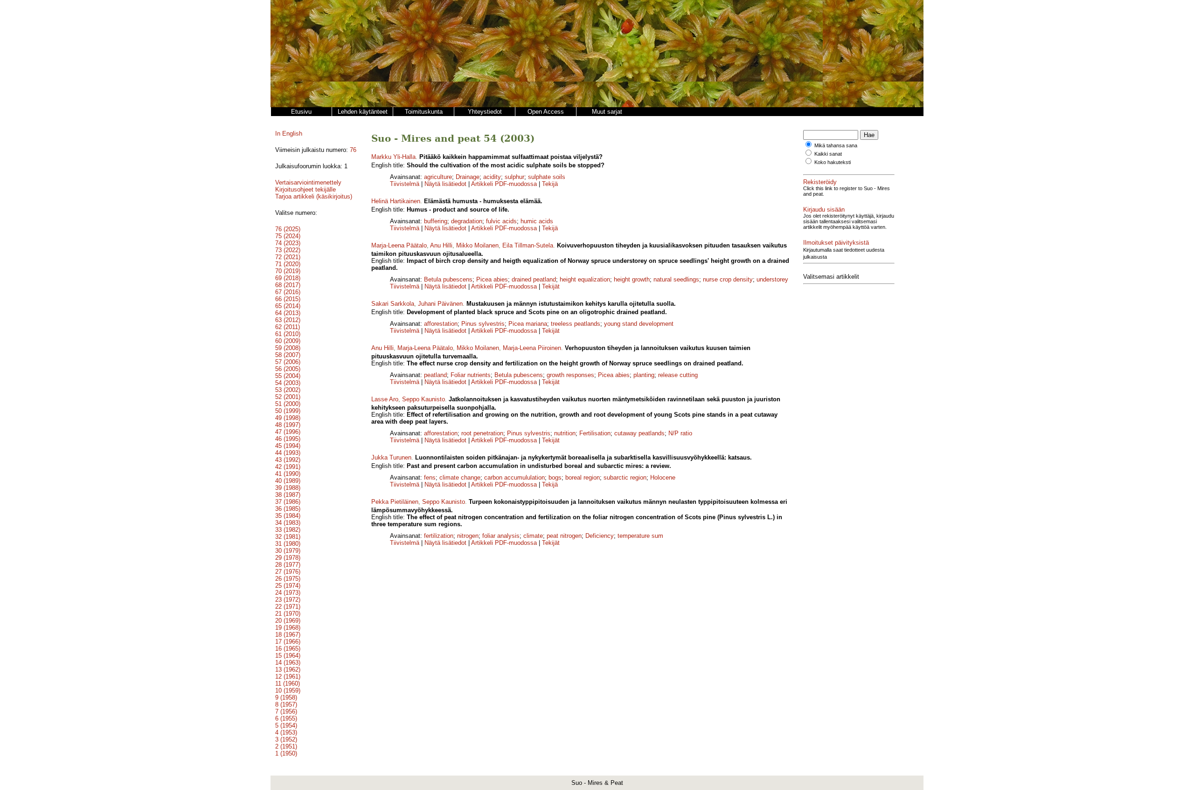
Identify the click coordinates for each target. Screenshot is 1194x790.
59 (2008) (287, 347)
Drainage (467, 176)
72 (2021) (287, 257)
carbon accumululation (514, 477)
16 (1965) (287, 648)
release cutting (678, 374)
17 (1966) (287, 641)
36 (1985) (287, 508)
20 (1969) (287, 620)
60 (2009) (287, 340)
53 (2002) (287, 389)
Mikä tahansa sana (835, 145)
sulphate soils (546, 176)
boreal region (582, 477)
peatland (435, 374)
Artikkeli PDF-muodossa (504, 183)
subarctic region (625, 477)
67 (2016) (287, 292)
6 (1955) (286, 718)
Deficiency (599, 535)
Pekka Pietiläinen (394, 501)
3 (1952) (286, 739)
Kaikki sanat (828, 154)
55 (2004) (287, 375)
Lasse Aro (384, 399)
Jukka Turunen (391, 457)
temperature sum (640, 535)
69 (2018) (287, 278)
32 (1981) (287, 536)
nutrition (565, 433)
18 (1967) (287, 634)
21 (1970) (287, 613)
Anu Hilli (441, 245)
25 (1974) (287, 585)
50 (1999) (287, 410)
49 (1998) (287, 417)
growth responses (570, 374)
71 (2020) (287, 264)
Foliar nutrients (471, 374)
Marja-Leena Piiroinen (532, 347)
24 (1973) (287, 592)
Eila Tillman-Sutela (527, 245)
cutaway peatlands (639, 433)
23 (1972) (287, 599)
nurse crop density (728, 279)
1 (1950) (286, 753)
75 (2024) (287, 236)
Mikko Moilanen (477, 245)
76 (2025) (287, 229)
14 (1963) (287, 662)
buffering (435, 221)
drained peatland (534, 279)
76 (353, 149)
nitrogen (468, 535)
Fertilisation (595, 433)
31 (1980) (287, 543)
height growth (632, 279)
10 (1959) (287, 690)
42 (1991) (287, 466)
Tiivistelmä (404, 183)
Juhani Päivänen (440, 303)
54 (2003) (287, 382)
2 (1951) (286, 746)
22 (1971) (287, 606)
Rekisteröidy (820, 182)
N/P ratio (680, 433)
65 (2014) (287, 305)
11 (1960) (287, 683)
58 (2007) (287, 354)
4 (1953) (286, 732)
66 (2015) (287, 298)
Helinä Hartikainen (395, 201)
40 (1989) (287, 480)
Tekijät (551, 286)
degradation (466, 221)
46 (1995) (287, 438)
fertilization (438, 535)
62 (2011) (287, 326)
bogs (555, 477)
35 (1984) (287, 515)
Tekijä (550, 183)
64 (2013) (287, 312)
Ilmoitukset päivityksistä (836, 242)
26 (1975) (287, 578)
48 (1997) (287, 424)
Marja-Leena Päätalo (399, 245)
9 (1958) (286, 697)
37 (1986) (287, 501)
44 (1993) (287, 452)
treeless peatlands (575, 323)
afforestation (441, 323)
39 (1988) (287, 487)
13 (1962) (287, 669)
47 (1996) (287, 431)
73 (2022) (287, 250)
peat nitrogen (564, 535)
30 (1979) (287, 550)
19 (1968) (287, 627)
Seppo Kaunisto (423, 399)
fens (430, 477)
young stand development (638, 323)
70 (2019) (287, 271)
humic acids (537, 221)
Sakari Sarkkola (392, 303)
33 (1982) (287, 529)
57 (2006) (287, 361)
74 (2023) (287, 243)
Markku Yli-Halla (393, 156)
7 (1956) (286, 711)
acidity (492, 176)
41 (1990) (287, 473)
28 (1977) (287, 564)
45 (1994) (287, 445)
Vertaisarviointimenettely (308, 182)
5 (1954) (286, 725)
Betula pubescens (448, 279)
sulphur (514, 176)
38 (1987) (287, 494)
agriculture (438, 176)
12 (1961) (287, 676)
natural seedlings (676, 279)
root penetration (482, 433)
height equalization (585, 279)
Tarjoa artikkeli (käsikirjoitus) (313, 196)
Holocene (662, 477)
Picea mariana (527, 323)
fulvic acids (501, 221)
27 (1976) (287, 571)
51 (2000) (287, 403)
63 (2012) (287, 319)
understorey (772, 279)
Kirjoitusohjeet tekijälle (305, 189)
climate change (459, 477)
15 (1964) (287, 655)
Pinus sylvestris (483, 323)
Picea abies (492, 279)
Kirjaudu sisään (824, 209)
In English (288, 133)
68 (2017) (287, 285)
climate (533, 535)
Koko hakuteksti (832, 162)
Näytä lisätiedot (446, 183)
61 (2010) (287, 333)
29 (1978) (287, 557)
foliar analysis (501, 535)
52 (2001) (287, 396)
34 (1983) (287, 522)
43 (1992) (287, 459)
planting (643, 374)
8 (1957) (286, 704)
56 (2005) (287, 368)
